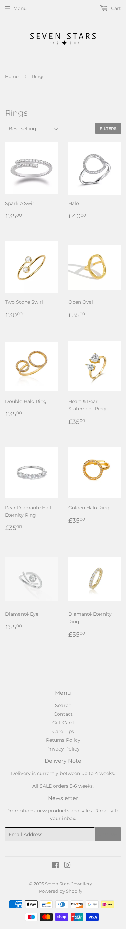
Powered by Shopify (60, 891)
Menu (20, 8)
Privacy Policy (63, 749)
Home (12, 76)
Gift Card (63, 723)
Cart (115, 8)
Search (63, 705)
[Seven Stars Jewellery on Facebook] (55, 866)
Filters (108, 128)
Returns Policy (63, 740)
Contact (63, 714)
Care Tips (63, 731)
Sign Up (108, 834)
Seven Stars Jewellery (68, 883)
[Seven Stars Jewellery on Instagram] (67, 866)
